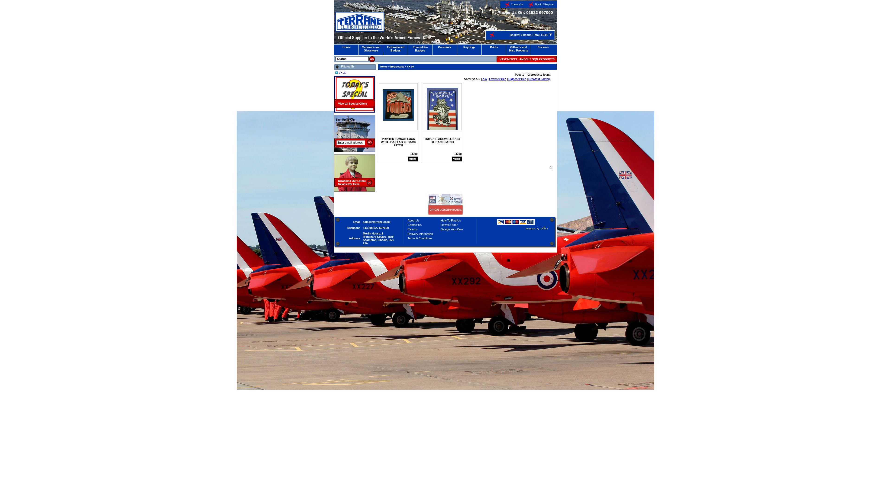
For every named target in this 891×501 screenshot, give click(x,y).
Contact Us (517, 4)
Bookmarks (397, 66)
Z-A (484, 79)
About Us (413, 220)
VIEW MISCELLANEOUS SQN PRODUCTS (527, 59)
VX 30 (410, 66)
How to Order (449, 225)
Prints (494, 47)
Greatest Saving (539, 79)
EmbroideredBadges (395, 49)
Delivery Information (420, 234)
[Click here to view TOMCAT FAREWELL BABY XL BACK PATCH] (442, 108)
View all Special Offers (353, 103)
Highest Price (517, 79)
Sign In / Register (544, 4)
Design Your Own (452, 229)
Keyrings (469, 47)
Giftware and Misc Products (518, 49)
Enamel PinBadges (420, 49)
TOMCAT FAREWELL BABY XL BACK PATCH (442, 140)
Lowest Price (497, 79)
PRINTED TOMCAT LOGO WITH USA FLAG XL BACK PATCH (398, 142)
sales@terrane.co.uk (377, 222)
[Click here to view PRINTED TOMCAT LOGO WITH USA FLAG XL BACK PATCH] (398, 103)
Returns (413, 229)
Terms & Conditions (420, 238)
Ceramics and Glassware (371, 49)
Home (346, 47)
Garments (444, 47)
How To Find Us (451, 220)
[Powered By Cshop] (523, 230)
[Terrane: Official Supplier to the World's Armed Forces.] (359, 30)
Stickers (543, 47)
